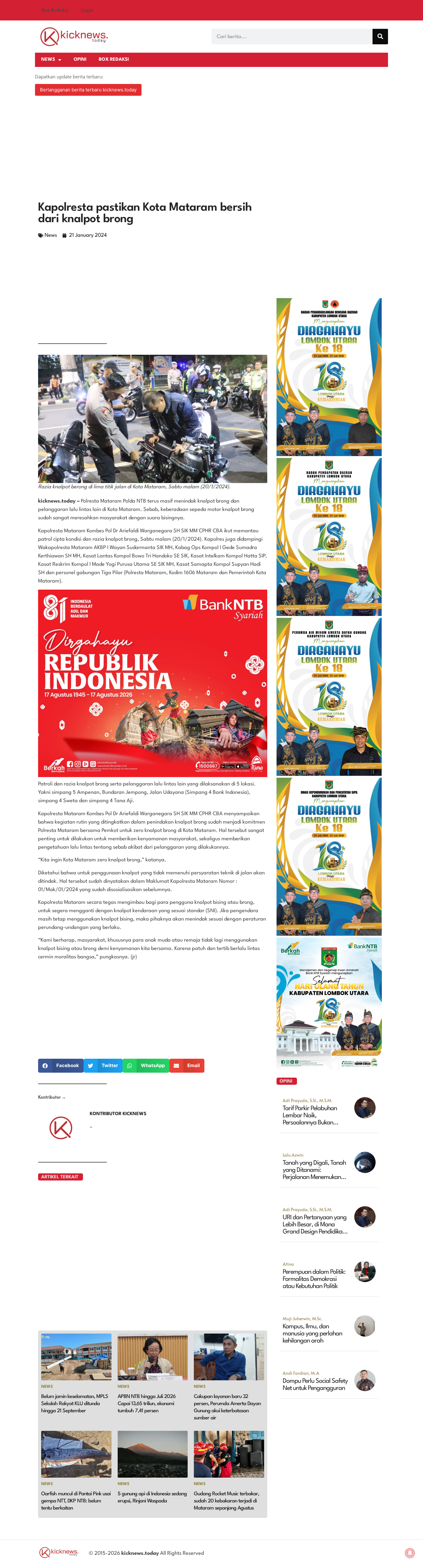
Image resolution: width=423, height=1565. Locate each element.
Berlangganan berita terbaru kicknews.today (88, 90)
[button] (61, 1066)
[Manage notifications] (410, 1553)
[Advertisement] (211, 149)
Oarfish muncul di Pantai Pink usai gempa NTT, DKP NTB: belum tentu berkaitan (76, 1501)
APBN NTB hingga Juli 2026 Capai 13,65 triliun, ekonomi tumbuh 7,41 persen (147, 1403)
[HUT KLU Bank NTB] (329, 1068)
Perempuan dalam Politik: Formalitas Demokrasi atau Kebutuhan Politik (314, 1279)
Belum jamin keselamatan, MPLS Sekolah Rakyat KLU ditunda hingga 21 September (74, 1403)
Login (87, 10)
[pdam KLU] (329, 774)
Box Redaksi (54, 10)
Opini (80, 59)
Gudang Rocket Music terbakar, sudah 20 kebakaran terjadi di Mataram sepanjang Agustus (226, 1501)
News (48, 59)
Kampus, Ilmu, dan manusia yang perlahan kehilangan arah (312, 1334)
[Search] (380, 36)
